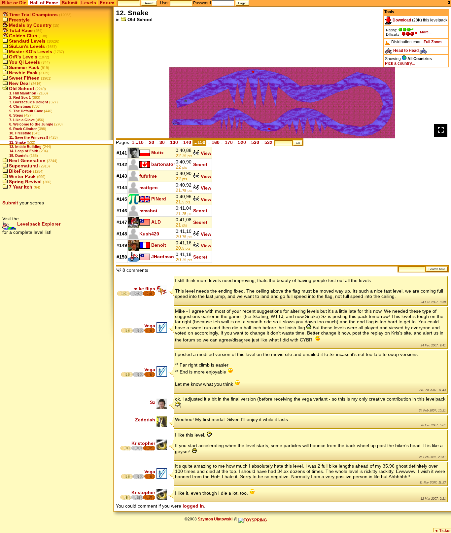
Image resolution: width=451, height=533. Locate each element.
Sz (152, 402)
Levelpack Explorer (38, 224)
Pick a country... (400, 63)
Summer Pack (23, 67)
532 (268, 142)
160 (216, 142)
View (205, 153)
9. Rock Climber (23, 129)
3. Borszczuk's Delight (28, 102)
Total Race (20, 30)
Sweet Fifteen (24, 78)
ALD (156, 222)
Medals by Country (30, 25)
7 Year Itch (20, 187)
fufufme (148, 176)
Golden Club (22, 35)
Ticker (442, 530)
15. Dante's (18, 156)
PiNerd (158, 198)
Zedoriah (145, 419)
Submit (70, 2)
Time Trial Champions (33, 14)
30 (162, 142)
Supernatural (23, 165)
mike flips (144, 288)
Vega (149, 325)
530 (255, 142)
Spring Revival (25, 181)
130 (174, 142)
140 (187, 142)
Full (427, 42)
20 (151, 142)
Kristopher (143, 443)
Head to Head (406, 50)
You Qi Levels (24, 62)
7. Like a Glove (22, 120)
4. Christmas (20, 106)
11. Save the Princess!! (28, 137)
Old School (21, 88)
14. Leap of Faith (23, 151)
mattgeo (148, 187)
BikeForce (20, 171)
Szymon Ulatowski (215, 519)
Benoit (158, 245)
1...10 (138, 142)
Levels (88, 2)
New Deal (19, 83)
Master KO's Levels (30, 51)
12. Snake (17, 142)
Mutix (157, 152)
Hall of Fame (44, 2)
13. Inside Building (25, 147)
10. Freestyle (20, 133)
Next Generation (27, 160)
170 (229, 142)
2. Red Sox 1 (20, 97)
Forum (107, 2)
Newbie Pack (23, 72)
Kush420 (149, 233)
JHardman (162, 256)
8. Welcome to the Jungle (31, 124)
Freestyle (19, 19)
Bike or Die (14, 2)
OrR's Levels (22, 56)
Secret (200, 164)
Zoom (436, 42)
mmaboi (148, 210)
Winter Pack (22, 176)
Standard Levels (27, 41)
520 (242, 142)
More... (426, 32)
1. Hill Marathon (22, 93)
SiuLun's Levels (26, 46)
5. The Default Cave (26, 111)
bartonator (163, 164)
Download (401, 20)
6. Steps (16, 115)
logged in (193, 506)
